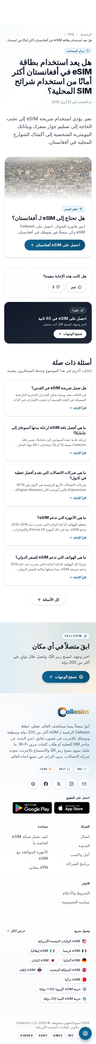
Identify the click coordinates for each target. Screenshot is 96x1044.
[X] (58, 784)
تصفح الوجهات (72, 334)
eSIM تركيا (72, 979)
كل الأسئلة (51, 599)
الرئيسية (86, 34)
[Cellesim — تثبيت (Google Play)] (32, 808)
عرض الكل (18, 931)
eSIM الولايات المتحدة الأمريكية (59, 941)
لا (53, 287)
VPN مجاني (38, 867)
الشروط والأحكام (76, 893)
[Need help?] (85, 1033)
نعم (73, 287)
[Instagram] (71, 784)
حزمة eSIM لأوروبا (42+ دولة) (60, 989)
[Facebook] (46, 784)
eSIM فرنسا (71, 951)
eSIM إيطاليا (39, 951)
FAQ (71, 34)
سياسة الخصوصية (76, 902)
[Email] (84, 784)
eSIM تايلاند (27, 970)
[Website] (33, 784)
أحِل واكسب (80, 854)
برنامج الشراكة (78, 863)
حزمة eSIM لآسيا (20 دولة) (62, 999)
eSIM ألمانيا (71, 960)
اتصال (85, 836)
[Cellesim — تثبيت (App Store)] (72, 808)
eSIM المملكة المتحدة (65, 970)
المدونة (84, 845)
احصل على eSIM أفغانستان (58, 245)
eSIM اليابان (40, 960)
